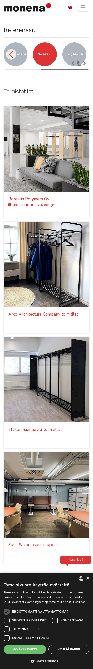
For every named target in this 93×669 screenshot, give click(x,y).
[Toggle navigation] (83, 7)
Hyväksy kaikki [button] (25, 649)
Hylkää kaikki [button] (68, 649)
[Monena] (28, 7)
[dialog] (46, 621)
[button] (11, 54)
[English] (70, 7)
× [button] (87, 578)
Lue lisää (79, 602)
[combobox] (81, 578)
